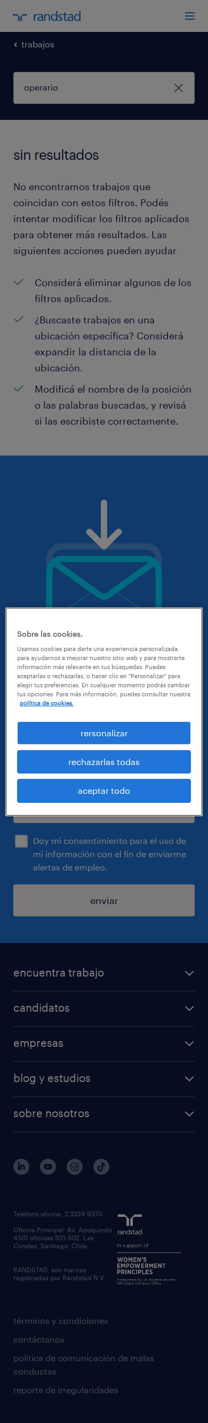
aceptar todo (104, 790)
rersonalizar (104, 732)
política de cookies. (47, 703)
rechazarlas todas (104, 762)
